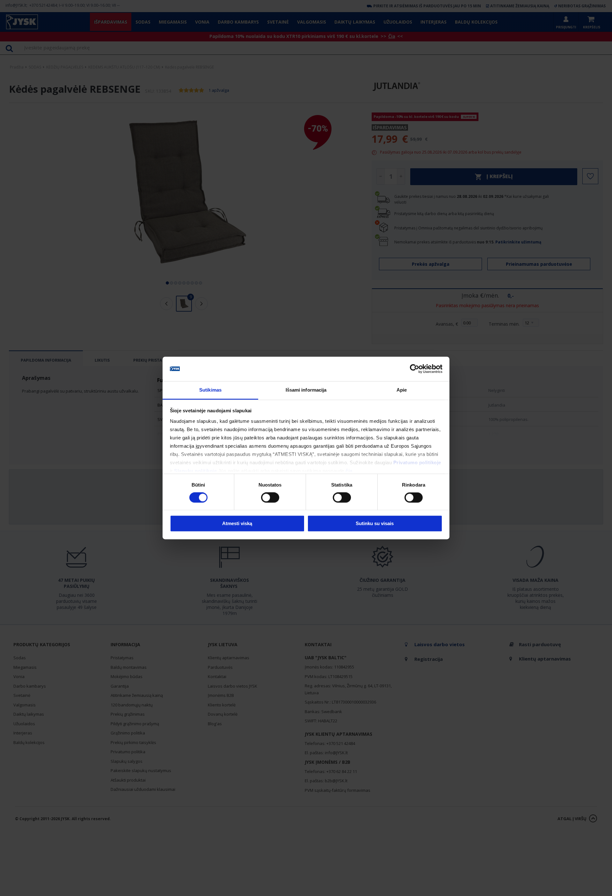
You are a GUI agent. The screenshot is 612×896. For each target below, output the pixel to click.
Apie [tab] (402, 390)
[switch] (270, 498)
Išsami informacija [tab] (306, 390)
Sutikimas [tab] (210, 390)
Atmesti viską (237, 523)
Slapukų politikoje (195, 470)
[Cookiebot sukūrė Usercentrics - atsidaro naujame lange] (414, 369)
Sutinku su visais (375, 523)
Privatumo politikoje (417, 462)
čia (349, 470)
